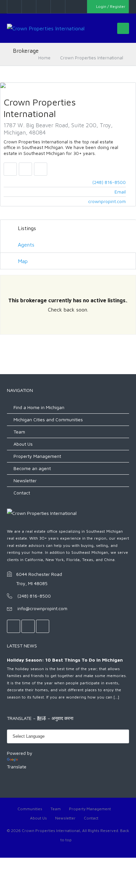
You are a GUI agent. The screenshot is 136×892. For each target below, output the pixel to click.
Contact (22, 492)
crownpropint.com (107, 201)
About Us (23, 444)
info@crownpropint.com (42, 608)
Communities (29, 808)
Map (22, 261)
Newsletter (25, 480)
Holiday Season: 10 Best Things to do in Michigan (65, 660)
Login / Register (110, 6)
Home (44, 57)
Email (120, 191)
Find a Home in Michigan (39, 407)
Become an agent (32, 468)
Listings (26, 228)
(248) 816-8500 (109, 182)
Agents (25, 245)
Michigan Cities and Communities (48, 419)
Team (19, 431)
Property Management (37, 456)
